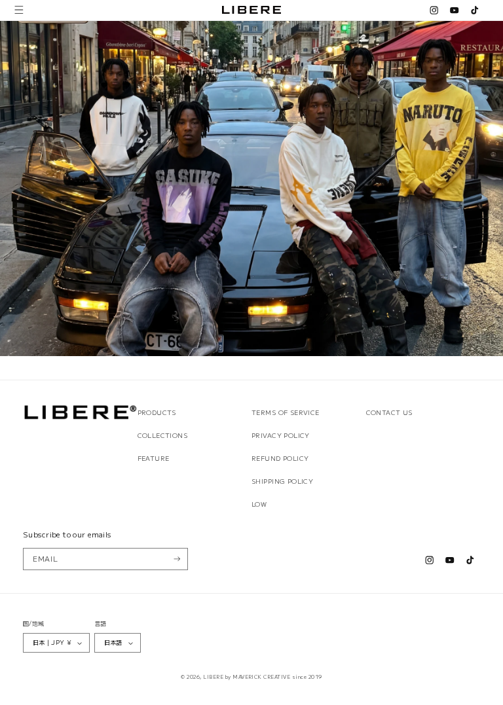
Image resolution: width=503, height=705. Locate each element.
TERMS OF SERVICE (286, 412)
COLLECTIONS (163, 435)
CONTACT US (389, 412)
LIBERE (213, 676)
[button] (19, 10)
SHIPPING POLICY (282, 481)
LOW (259, 504)
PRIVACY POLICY (281, 435)
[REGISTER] (177, 559)
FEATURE (154, 458)
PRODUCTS (157, 412)
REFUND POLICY (280, 458)
